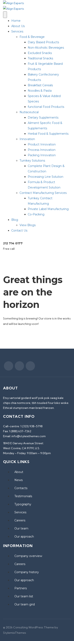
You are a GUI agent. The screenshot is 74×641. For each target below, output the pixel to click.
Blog (14, 220)
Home (16, 21)
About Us (18, 26)
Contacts (20, 488)
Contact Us (19, 230)
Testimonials (23, 496)
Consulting (20, 627)
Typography (22, 504)
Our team (21, 528)
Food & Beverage (32, 37)
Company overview (28, 556)
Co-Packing (36, 214)
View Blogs (28, 225)
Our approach (24, 536)
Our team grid (24, 604)
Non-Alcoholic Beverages (46, 47)
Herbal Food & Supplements (48, 134)
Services (17, 31)
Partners (20, 588)
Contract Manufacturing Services (43, 193)
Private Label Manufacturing (48, 209)
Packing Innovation (42, 155)
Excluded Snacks (40, 53)
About (18, 472)
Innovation (27, 139)
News (18, 480)
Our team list (23, 596)
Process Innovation (42, 150)
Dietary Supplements (43, 117)
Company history (26, 572)
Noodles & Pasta (40, 90)
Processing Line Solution (45, 177)
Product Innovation (42, 144)
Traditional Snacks (40, 58)
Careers (19, 520)
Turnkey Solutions (32, 160)
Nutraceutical (29, 112)
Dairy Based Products (43, 42)
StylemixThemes (14, 633)
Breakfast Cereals (40, 85)
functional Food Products (46, 107)
